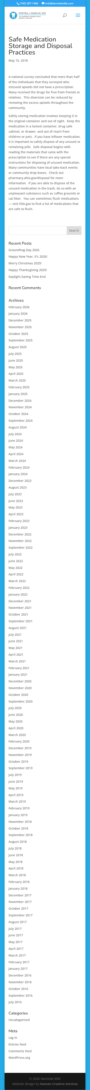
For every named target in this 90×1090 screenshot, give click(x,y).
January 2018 (18, 888)
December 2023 (20, 481)
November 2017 (20, 902)
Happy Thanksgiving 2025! (28, 270)
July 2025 (15, 354)
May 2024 (15, 447)
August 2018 (18, 842)
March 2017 (17, 955)
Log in (13, 1038)
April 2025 (16, 374)
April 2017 (16, 949)
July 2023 (15, 494)
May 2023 (15, 507)
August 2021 (18, 628)
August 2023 (18, 487)
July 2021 (15, 634)
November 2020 (20, 688)
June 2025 (16, 360)
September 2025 (21, 340)
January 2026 (18, 313)
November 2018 (20, 822)
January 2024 (18, 474)
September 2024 (21, 420)
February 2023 (19, 521)
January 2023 (18, 527)
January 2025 (18, 394)
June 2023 (16, 501)
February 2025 (19, 387)
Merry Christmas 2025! (25, 263)
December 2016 (20, 975)
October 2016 (18, 989)
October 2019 (18, 761)
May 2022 (15, 568)
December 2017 (20, 895)
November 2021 (20, 608)
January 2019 (18, 815)
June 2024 (16, 440)
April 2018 (16, 868)
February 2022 (19, 588)
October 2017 (18, 908)
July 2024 (15, 434)
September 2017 (21, 915)
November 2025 (20, 327)
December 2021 (20, 601)
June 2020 (16, 715)
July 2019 (15, 775)
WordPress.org (19, 1057)
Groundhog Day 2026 (24, 250)
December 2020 (20, 681)
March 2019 (17, 801)
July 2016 (15, 1002)
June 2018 (16, 855)
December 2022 (20, 534)
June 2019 (16, 781)
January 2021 (18, 674)
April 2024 (16, 454)
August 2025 (18, 347)
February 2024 (19, 467)
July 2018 (15, 848)
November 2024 (20, 407)
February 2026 (19, 307)
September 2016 (21, 995)
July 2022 (15, 554)
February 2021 (19, 668)
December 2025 (20, 320)
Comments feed (20, 1051)
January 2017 (18, 969)
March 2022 (17, 581)
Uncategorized (19, 1020)
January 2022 (18, 594)
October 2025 (18, 334)
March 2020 (17, 735)
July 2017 (15, 929)
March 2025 (17, 380)
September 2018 (21, 835)
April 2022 (16, 574)
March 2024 (17, 461)
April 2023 (16, 514)
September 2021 (21, 621)
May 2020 (15, 721)
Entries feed (17, 1044)
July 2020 (15, 708)
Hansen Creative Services (59, 1084)
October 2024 (18, 414)
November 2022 (20, 541)
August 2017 (18, 922)
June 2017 (16, 935)
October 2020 (18, 695)
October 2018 (18, 828)
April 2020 (16, 728)
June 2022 (16, 561)
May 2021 (15, 648)
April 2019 (16, 795)
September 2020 (21, 701)
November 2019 (20, 755)
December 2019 (20, 748)
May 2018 (15, 862)
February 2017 (19, 962)
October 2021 (18, 614)
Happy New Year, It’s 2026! (28, 256)
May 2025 (15, 367)
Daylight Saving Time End (27, 277)
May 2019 (15, 788)
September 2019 (21, 768)
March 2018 (17, 875)
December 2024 (20, 400)
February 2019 (19, 808)
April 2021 (16, 654)
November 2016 (20, 982)
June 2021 (16, 641)
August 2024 (18, 427)
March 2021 (17, 661)
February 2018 (19, 882)
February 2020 (19, 741)
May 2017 (15, 942)
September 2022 (21, 547)
